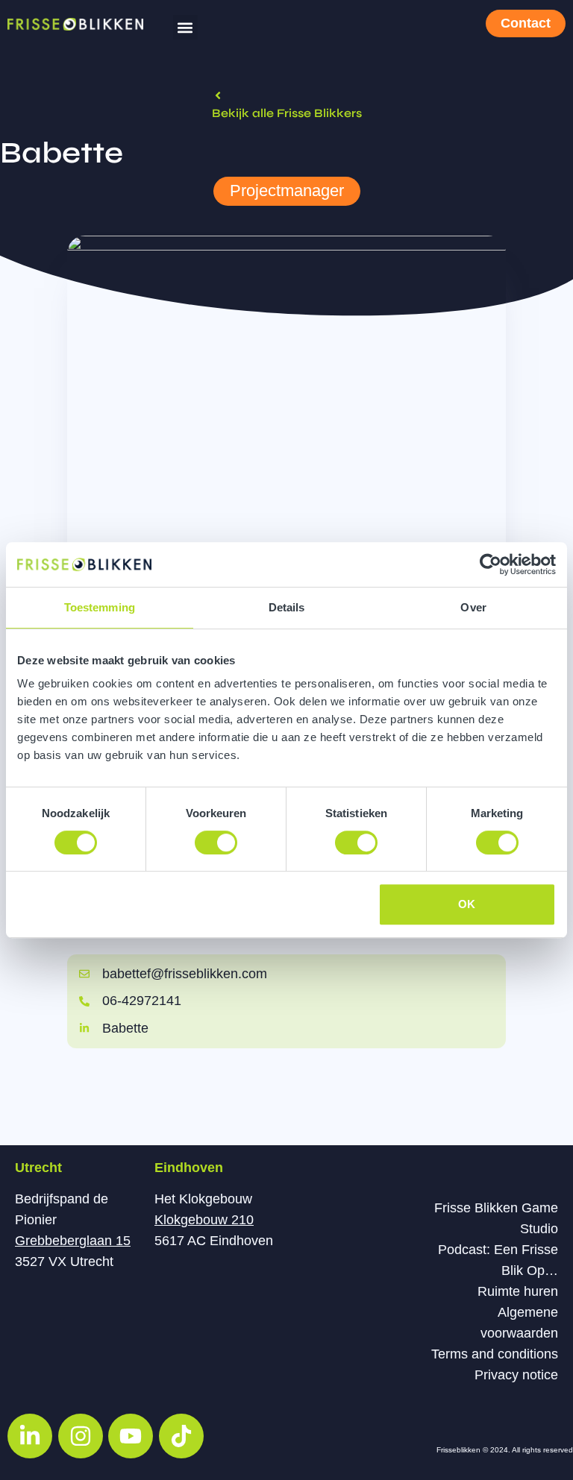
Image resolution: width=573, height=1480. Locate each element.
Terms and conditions (494, 1354)
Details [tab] (287, 607)
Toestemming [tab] (99, 607)
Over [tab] (473, 607)
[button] (185, 27)
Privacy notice (516, 1374)
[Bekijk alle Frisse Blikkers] (218, 95)
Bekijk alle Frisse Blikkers (287, 113)
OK (466, 904)
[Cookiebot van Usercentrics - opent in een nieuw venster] (490, 564)
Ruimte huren (518, 1291)
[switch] (216, 842)
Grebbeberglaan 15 (73, 1240)
